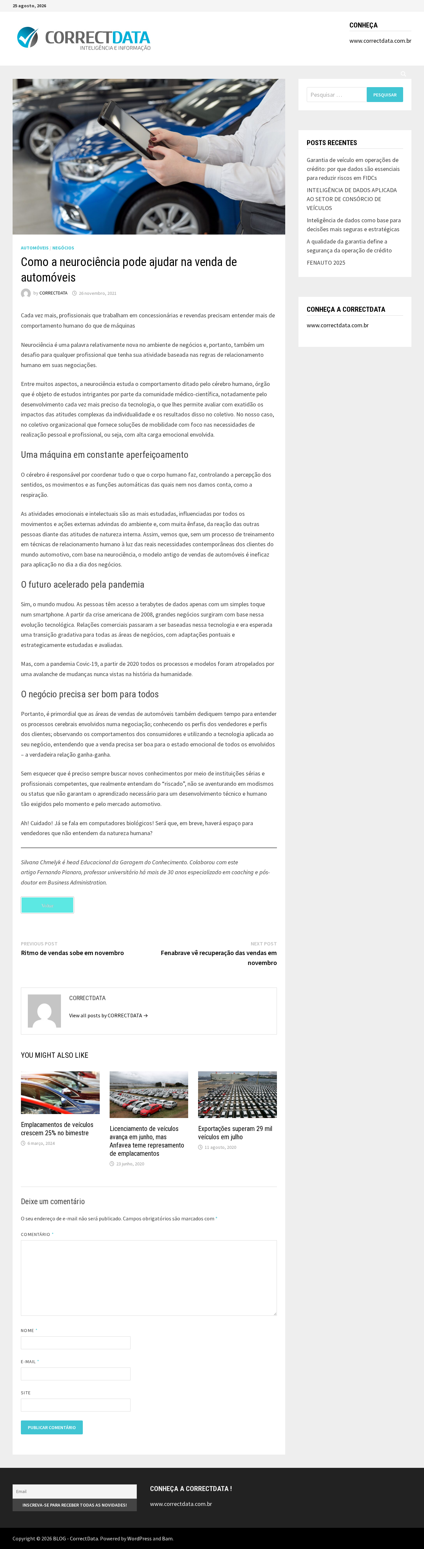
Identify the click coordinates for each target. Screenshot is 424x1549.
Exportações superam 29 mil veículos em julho (235, 1133)
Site (25, 1393)
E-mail (30, 1361)
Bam (167, 1538)
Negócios (63, 248)
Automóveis (35, 248)
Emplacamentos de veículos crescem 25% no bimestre (57, 1129)
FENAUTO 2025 (326, 262)
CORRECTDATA (53, 293)
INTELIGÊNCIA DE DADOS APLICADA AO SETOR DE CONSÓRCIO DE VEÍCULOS (352, 199)
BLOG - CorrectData (75, 1538)
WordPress (139, 1538)
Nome (29, 1330)
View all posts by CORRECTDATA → (108, 1015)
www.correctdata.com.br (380, 40)
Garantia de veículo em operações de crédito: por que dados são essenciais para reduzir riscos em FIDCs (353, 169)
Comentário (37, 1234)
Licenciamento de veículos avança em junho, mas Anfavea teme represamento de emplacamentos (147, 1141)
